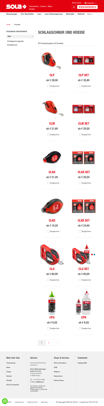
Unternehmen (11, 363)
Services (43, 6)
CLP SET (84, 75)
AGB (55, 367)
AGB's (9, 402)
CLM (52, 123)
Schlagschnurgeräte (15, 41)
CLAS (52, 172)
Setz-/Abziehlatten (27, 14)
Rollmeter (81, 14)
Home (8, 24)
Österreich (90, 3)
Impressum (19, 402)
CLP (52, 75)
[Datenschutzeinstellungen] (5, 401)
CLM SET (83, 123)
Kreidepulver (12, 45)
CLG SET (84, 269)
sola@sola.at (39, 382)
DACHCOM (93, 402)
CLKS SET (84, 220)
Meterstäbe (70, 14)
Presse (8, 372)
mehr (89, 14)
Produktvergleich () (51, 43)
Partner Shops (59, 380)
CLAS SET (84, 172)
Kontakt (9, 380)
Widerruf (57, 372)
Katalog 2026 (82, 363)
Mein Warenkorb (88, 7)
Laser (39, 14)
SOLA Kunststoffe (12, 385)
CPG (52, 317)
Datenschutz (58, 376)
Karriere (9, 376)
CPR (83, 317)
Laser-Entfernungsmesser (54, 14)
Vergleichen (54, 86)
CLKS (52, 220)
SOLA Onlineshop (60, 363)
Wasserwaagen (11, 14)
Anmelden (78, 3)
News (8, 367)
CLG (52, 269)
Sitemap (44, 402)
